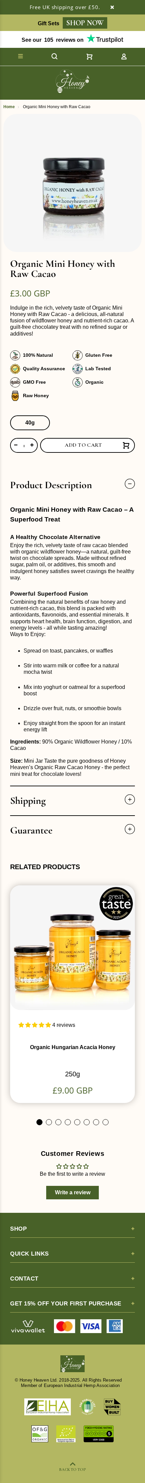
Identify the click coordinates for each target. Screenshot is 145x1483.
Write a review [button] (72, 1192)
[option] (72, 183)
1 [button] (39, 1122)
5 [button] (77, 1122)
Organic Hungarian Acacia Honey (72, 1047)
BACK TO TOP (72, 1469)
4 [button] (68, 1122)
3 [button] (58, 1122)
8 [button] (106, 1122)
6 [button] (87, 1122)
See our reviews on (53, 40)
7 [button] (96, 1122)
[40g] (30, 422)
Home (9, 106)
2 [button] (49, 1122)
